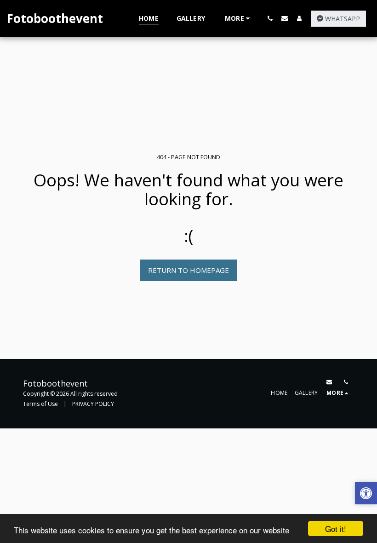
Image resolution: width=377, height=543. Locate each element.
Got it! (335, 528)
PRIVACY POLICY (93, 404)
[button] (270, 18)
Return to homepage (188, 270)
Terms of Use (40, 404)
